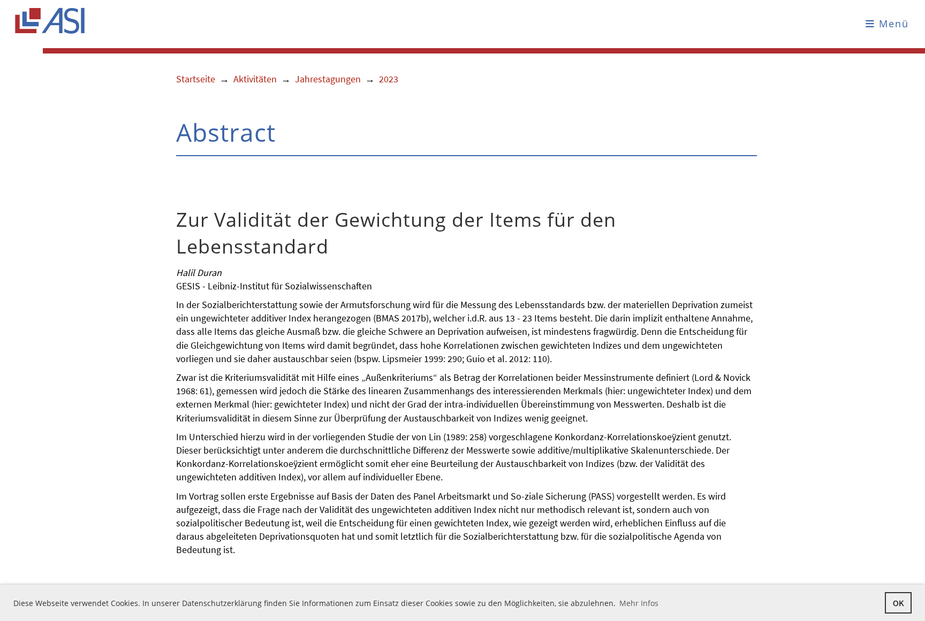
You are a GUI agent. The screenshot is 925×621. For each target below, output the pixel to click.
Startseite (195, 79)
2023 (388, 79)
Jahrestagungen (328, 79)
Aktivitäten (255, 79)
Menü (892, 23)
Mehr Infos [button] (638, 603)
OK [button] (898, 602)
